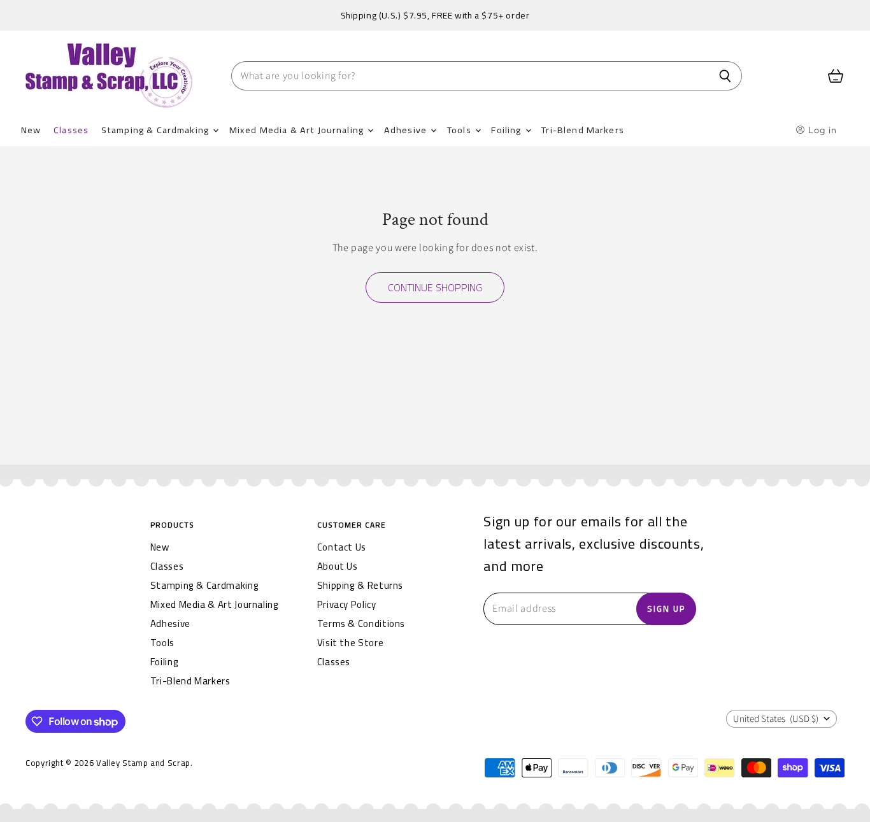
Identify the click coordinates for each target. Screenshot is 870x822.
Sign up (666, 608)
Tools (460, 129)
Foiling (507, 129)
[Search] (725, 75)
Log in (821, 130)
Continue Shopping (435, 287)
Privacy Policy (346, 604)
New (31, 129)
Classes (71, 129)
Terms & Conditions (361, 623)
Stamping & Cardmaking (156, 129)
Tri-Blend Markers (582, 129)
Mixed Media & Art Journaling (297, 129)
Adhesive (406, 129)
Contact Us (341, 547)
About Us (337, 566)
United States (775, 719)
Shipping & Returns (360, 585)
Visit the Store (350, 642)
